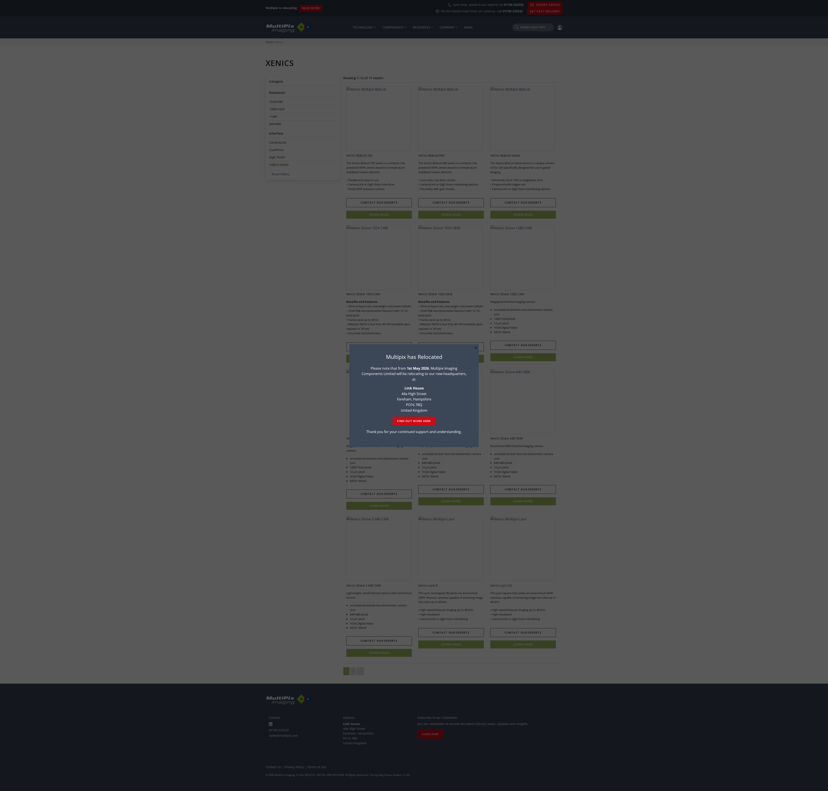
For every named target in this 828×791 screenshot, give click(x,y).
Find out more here (414, 421)
